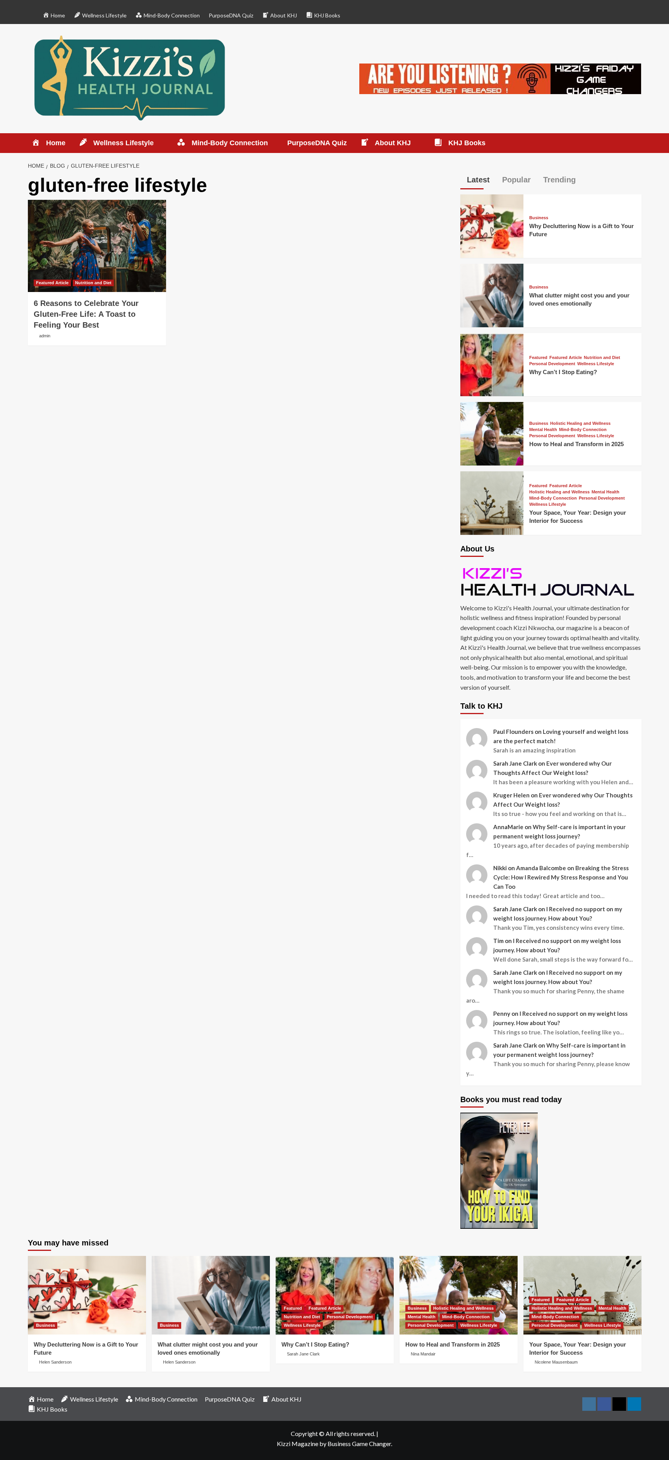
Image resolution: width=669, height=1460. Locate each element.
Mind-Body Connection (583, 430)
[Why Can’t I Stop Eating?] (492, 364)
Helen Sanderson (55, 1362)
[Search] (637, 143)
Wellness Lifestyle (595, 364)
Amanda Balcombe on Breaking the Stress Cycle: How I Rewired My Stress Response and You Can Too (561, 877)
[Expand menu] (158, 143)
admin (44, 335)
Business (538, 218)
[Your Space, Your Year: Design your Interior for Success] (492, 502)
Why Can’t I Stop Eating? (563, 372)
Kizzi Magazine (297, 1443)
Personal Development (552, 364)
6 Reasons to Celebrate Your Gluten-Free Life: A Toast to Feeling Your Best (86, 314)
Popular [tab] (515, 179)
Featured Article (52, 282)
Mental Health (543, 430)
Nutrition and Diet (93, 282)
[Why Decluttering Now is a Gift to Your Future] (492, 225)
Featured (538, 358)
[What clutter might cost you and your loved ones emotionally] (492, 294)
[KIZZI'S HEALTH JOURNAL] (551, 581)
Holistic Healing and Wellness (580, 423)
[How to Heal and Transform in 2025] (492, 432)
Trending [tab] (558, 179)
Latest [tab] (477, 179)
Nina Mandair (423, 1354)
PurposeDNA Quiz (231, 15)
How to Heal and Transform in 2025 (576, 444)
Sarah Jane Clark (303, 1354)
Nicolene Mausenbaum (556, 1362)
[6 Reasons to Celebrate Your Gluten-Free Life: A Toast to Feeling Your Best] (97, 246)
